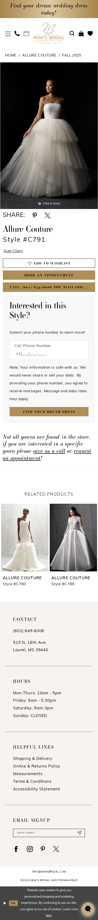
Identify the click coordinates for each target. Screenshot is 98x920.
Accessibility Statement (36, 789)
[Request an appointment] (26, 33)
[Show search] (72, 33)
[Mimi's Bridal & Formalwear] (49, 33)
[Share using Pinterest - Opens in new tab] (35, 216)
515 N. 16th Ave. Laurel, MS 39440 (30, 646)
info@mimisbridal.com (49, 872)
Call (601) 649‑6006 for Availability (51, 287)
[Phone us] (17, 33)
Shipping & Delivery (33, 759)
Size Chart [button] (13, 251)
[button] (8, 33)
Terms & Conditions (32, 782)
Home (10, 55)
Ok (13, 903)
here (49, 915)
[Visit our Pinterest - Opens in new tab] (43, 849)
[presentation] (45, 537)
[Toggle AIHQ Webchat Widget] (88, 908)
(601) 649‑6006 (28, 631)
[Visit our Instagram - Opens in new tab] (30, 849)
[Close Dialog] (4, 903)
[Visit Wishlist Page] (90, 33)
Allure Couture (39, 55)
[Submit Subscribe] (79, 833)
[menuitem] (8, 33)
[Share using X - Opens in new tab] (47, 216)
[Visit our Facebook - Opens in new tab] (16, 849)
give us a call (49, 450)
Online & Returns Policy (36, 766)
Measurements (28, 774)
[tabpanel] (49, 135)
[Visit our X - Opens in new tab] (56, 849)
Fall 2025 (71, 55)
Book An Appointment (49, 275)
